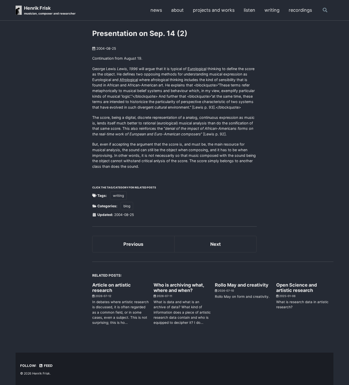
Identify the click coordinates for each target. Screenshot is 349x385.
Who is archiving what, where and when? (179, 287)
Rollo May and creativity (242, 285)
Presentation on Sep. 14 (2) (140, 33)
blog (126, 206)
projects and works (214, 10)
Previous (133, 244)
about (177, 10)
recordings (300, 10)
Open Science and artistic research (296, 287)
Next (215, 244)
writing (272, 10)
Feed (48, 366)
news (156, 10)
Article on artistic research (111, 287)
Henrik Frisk (50, 10)
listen (249, 10)
